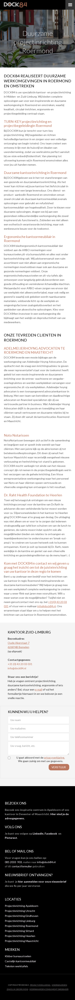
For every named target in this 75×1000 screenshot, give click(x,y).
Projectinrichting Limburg (20, 920)
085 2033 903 (13, 862)
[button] (70, 5)
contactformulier (22, 866)
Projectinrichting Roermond (21, 925)
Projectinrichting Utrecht (20, 910)
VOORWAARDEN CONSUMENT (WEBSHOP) (48, 989)
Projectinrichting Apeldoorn (21, 905)
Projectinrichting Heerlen (20, 936)
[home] (15, 5)
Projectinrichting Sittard (19, 931)
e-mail (38, 689)
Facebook (51, 833)
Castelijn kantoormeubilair (20, 961)
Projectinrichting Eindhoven (21, 915)
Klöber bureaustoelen (18, 956)
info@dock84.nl (46, 606)
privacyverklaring (40, 985)
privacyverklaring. (54, 757)
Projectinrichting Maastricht (22, 941)
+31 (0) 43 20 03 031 (20, 664)
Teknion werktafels (16, 966)
